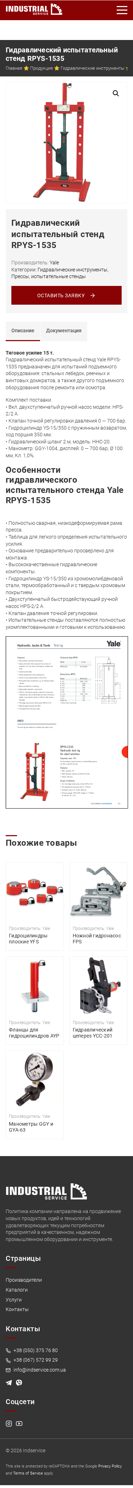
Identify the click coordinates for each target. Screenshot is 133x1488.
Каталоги (17, 1290)
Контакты (17, 1309)
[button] (116, 93)
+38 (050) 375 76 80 (35, 1350)
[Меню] (122, 10)
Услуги (14, 1300)
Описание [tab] (22, 330)
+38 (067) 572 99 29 (35, 1360)
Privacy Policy (110, 1466)
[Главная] (34, 8)
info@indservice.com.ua (39, 1370)
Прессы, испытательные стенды (48, 276)
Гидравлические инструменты (92, 68)
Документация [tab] (64, 330)
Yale (54, 262)
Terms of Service (28, 1473)
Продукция (41, 68)
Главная (14, 68)
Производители (24, 1280)
